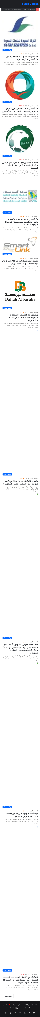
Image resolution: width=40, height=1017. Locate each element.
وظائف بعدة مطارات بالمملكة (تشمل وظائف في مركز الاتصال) (22, 58)
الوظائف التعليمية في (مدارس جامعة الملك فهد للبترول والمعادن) (22, 815)
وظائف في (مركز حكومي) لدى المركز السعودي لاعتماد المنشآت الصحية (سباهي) (20, 110)
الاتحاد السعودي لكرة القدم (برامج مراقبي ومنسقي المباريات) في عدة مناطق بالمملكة (20, 165)
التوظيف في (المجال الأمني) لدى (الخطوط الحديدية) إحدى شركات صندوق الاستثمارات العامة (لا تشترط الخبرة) (20, 979)
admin (35, 54)
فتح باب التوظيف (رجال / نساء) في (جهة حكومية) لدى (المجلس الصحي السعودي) (20, 482)
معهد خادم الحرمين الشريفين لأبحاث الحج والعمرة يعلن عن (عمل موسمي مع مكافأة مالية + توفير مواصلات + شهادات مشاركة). (20, 649)
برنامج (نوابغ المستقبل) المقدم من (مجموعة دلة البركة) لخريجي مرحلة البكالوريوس (23, 317)
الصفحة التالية (8, 996)
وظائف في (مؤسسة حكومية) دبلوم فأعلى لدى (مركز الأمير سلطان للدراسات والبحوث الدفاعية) (21, 221)
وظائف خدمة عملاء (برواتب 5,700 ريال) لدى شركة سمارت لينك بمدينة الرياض (20, 262)
